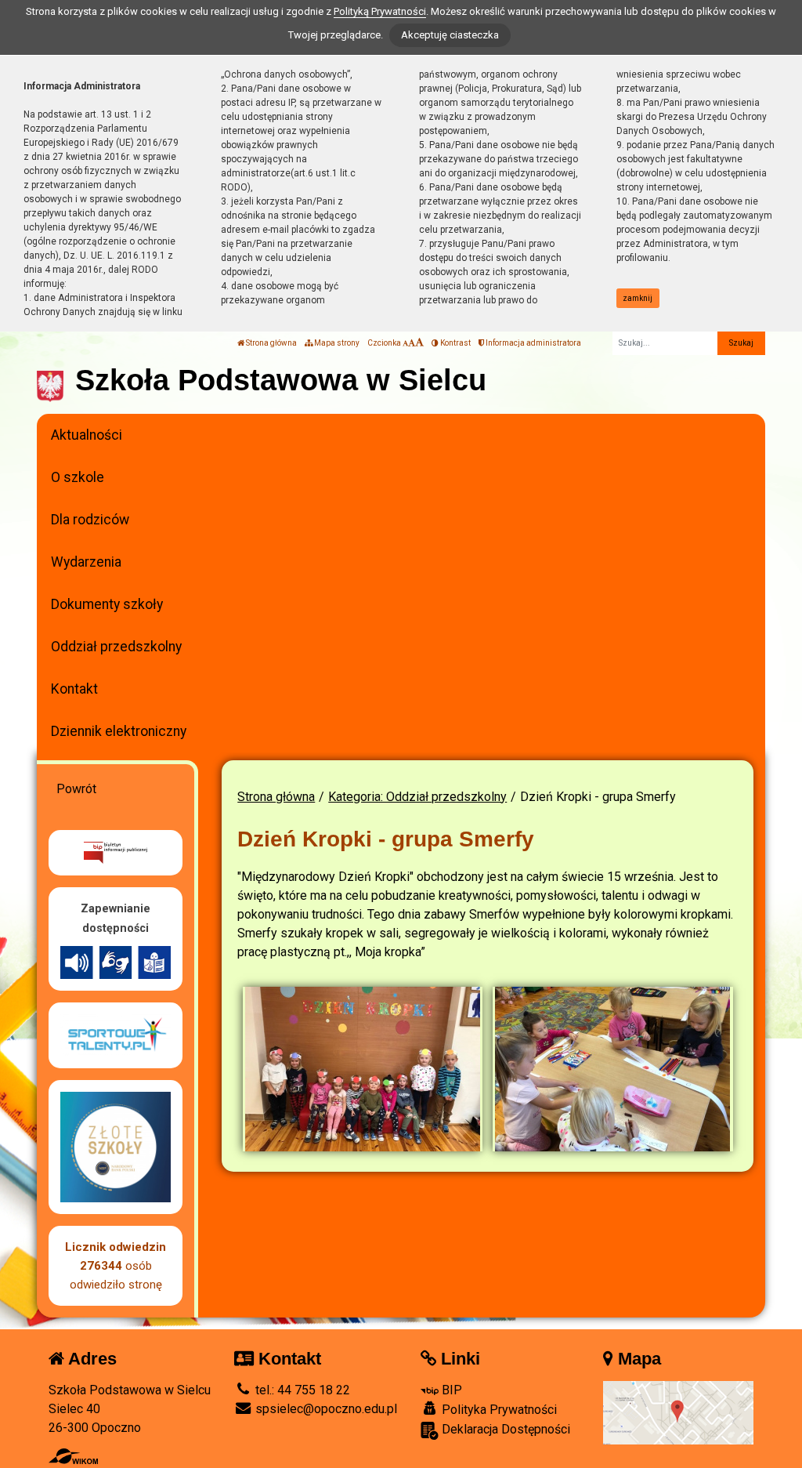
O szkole (77, 477)
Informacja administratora (532, 343)
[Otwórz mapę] (678, 1412)
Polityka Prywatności (498, 1409)
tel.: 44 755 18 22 (301, 1390)
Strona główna (270, 343)
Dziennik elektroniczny (118, 731)
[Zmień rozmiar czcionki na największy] (419, 343)
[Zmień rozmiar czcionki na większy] (411, 343)
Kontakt (74, 689)
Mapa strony (335, 343)
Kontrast (455, 343)
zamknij (637, 298)
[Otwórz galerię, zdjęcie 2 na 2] (613, 1069)
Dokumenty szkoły (107, 604)
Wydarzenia (86, 562)
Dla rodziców (90, 519)
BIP (450, 1390)
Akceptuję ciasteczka (450, 35)
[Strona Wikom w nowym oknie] (73, 1456)
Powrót (76, 788)
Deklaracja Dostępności (504, 1429)
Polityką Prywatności (380, 11)
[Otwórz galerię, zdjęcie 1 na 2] (363, 1069)
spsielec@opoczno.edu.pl (324, 1408)
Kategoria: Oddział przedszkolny (417, 796)
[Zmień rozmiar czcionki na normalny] (405, 343)
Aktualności (86, 435)
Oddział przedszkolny (116, 646)
